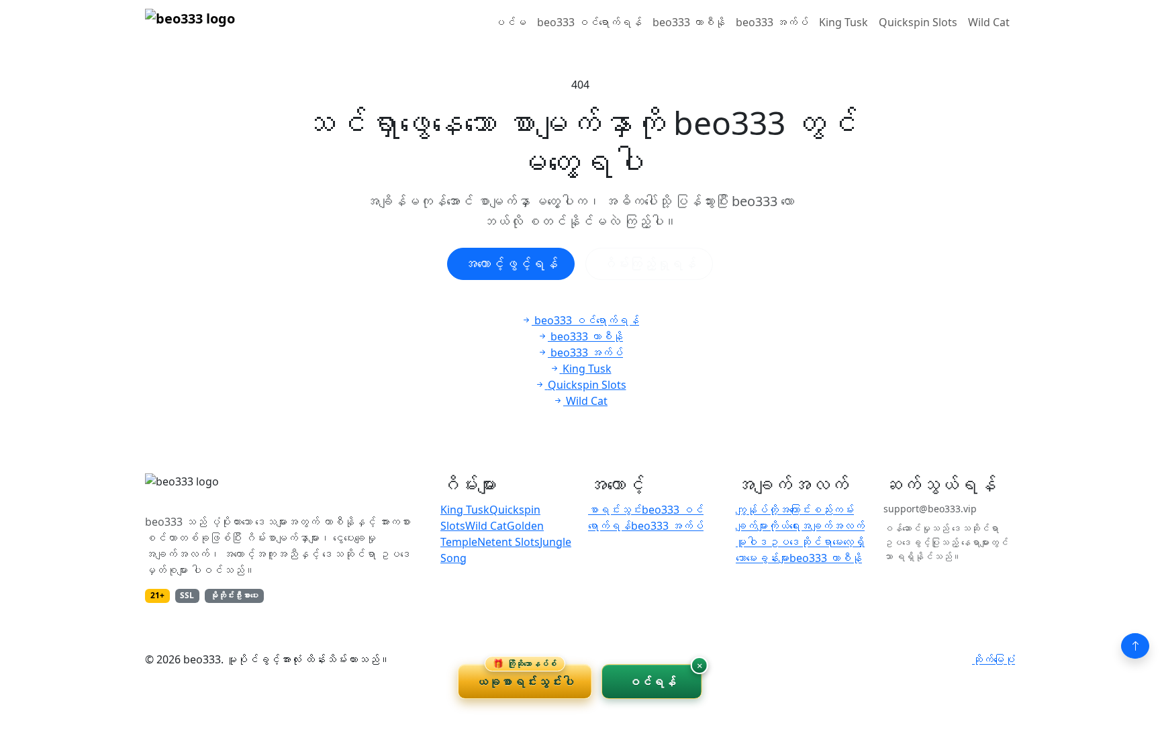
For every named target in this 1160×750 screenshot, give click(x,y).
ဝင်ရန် (652, 681)
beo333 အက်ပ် (772, 22)
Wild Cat (989, 22)
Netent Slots (508, 541)
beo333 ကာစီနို (688, 22)
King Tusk (843, 22)
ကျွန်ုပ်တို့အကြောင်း (773, 509)
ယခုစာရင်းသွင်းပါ (525, 677)
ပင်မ (510, 22)
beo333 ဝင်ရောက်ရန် (589, 22)
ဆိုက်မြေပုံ (993, 659)
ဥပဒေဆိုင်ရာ (800, 541)
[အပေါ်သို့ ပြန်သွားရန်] (1135, 646)
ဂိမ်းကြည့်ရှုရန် (649, 263)
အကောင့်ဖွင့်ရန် (511, 263)
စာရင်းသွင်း (615, 509)
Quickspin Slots (918, 22)
